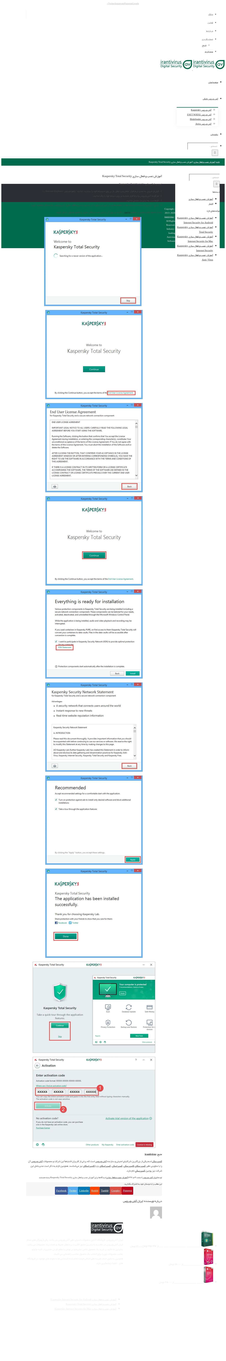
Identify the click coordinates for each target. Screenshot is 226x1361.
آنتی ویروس (101, 1161)
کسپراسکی (117, 1165)
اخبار (211, 203)
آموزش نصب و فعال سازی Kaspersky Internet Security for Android (195, 220)
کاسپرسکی (129, 1165)
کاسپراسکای (89, 1165)
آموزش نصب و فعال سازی (117, 1177)
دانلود (127, 212)
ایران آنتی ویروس (150, 1177)
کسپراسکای (105, 1165)
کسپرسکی (157, 1161)
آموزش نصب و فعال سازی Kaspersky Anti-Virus (195, 257)
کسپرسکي (140, 1170)
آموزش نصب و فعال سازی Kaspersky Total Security (195, 229)
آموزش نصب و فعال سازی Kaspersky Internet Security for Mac (195, 239)
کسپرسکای (140, 1165)
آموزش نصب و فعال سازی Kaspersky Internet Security (195, 248)
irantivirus (150, 1154)
